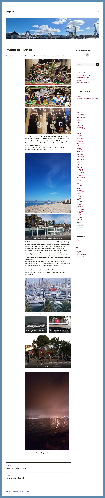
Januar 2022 (80, 137)
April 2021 (79, 149)
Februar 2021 (80, 151)
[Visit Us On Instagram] (87, 54)
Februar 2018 (80, 204)
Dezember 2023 (80, 114)
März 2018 (79, 203)
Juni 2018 (79, 198)
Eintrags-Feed (80, 252)
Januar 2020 (80, 170)
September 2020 (81, 159)
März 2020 (79, 167)
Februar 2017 (80, 221)
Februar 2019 (80, 188)
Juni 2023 (79, 120)
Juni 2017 (79, 214)
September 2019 (81, 177)
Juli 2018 (79, 196)
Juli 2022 (79, 130)
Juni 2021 (79, 148)
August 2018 (80, 195)
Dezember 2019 (80, 172)
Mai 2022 (79, 133)
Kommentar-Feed (81, 254)
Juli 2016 (79, 229)
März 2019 (79, 187)
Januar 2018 (80, 206)
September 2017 (81, 211)
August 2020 (80, 161)
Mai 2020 (79, 164)
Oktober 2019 (80, 175)
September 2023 (81, 117)
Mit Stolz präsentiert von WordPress (20, 491)
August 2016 (80, 227)
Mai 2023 (79, 122)
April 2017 (79, 217)
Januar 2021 (80, 153)
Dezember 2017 (80, 208)
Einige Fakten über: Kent (83, 77)
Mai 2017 (79, 216)
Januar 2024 (80, 112)
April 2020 (79, 166)
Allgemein (79, 240)
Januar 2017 (80, 222)
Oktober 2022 (80, 127)
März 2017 (79, 219)
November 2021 (80, 140)
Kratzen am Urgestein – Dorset (84, 84)
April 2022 (79, 135)
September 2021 (81, 143)
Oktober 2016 (80, 224)
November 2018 (80, 191)
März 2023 (79, 124)
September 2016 (81, 225)
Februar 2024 (80, 111)
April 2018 (79, 201)
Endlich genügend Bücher (83, 82)
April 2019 (79, 185)
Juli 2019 (79, 180)
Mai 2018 (79, 200)
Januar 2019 (80, 190)
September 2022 (81, 128)
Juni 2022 (79, 132)
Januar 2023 (80, 125)
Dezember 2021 (80, 138)
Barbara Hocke (10, 55)
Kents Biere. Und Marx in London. (85, 76)
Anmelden (79, 251)
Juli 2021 (79, 146)
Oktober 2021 (80, 141)
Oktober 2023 (80, 116)
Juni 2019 (79, 182)
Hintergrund (95, 12)
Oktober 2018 (80, 193)
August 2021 (80, 145)
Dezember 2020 (80, 154)
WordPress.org (80, 256)
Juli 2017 (79, 212)
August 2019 (80, 179)
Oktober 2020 (80, 158)
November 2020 (81, 156)
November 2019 (80, 174)
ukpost (10, 11)
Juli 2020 (79, 162)
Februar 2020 (80, 169)
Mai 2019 (79, 183)
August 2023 (80, 119)
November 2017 (80, 209)
